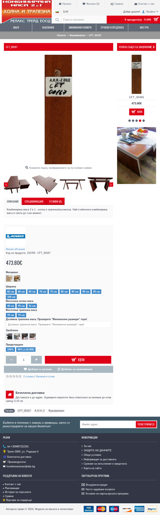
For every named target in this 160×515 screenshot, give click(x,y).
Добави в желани (40, 369)
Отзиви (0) (55, 201)
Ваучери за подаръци (19, 500)
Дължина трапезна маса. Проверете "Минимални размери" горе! (46, 319)
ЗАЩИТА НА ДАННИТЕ (98, 450)
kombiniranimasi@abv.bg (21, 466)
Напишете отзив (45, 376)
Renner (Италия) (15, 249)
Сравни (9, 496)
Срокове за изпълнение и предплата (105, 463)
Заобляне (12, 330)
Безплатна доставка (19, 456)
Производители (17, 461)
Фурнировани (56, 410)
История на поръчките (18, 492)
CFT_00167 (24, 410)
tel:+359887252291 (18, 446)
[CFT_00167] (58, 109)
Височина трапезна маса (21, 310)
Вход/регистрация (96, 484)
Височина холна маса (19, 301)
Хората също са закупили (134, 47)
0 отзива (28, 376)
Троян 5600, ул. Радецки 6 (22, 451)
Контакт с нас (13, 484)
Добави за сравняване (76, 369)
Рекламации (12, 488)
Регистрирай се (146, 424)
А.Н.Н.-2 (39, 410)
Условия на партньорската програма (106, 493)
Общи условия (92, 454)
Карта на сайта (92, 468)
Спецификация (34, 201)
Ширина (11, 286)
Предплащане (14, 344)
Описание (13, 201)
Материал (12, 272)
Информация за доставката (100, 459)
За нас (88, 446)
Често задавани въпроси (100, 489)
